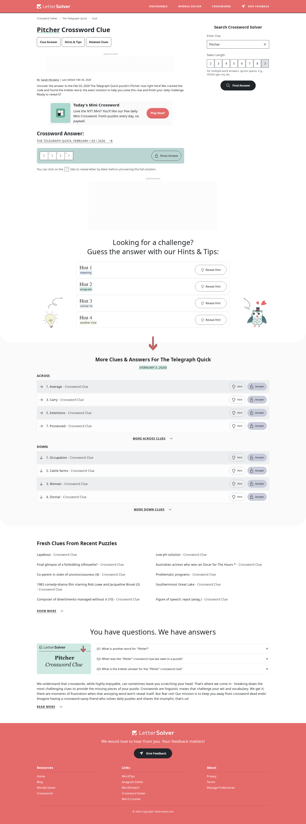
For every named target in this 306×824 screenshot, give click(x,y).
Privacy (211, 776)
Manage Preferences (221, 788)
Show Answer (169, 156)
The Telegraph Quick (74, 18)
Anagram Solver (132, 782)
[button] (153, 270)
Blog (40, 782)
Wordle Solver (189, 6)
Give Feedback (156, 753)
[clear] (265, 44)
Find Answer (241, 85)
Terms (211, 782)
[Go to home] (153, 732)
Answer (259, 386)
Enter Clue (214, 36)
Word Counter (131, 799)
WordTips (128, 776)
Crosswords (221, 6)
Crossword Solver (47, 18)
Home (41, 776)
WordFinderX (130, 788)
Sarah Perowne (50, 79)
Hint (239, 386)
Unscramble (158, 6)
